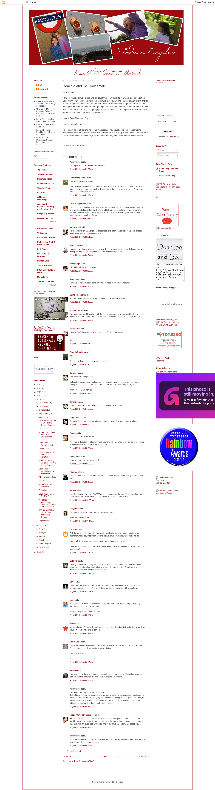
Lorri (72, 582)
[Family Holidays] (169, 356)
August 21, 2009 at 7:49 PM (81, 633)
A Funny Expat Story (47, 477)
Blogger (119, 782)
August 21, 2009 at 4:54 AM (81, 255)
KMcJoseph (75, 264)
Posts (162, 150)
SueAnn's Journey (45, 281)
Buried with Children (46, 238)
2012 (39, 388)
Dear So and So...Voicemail (46, 444)
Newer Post (68, 756)
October (42, 410)
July (41, 525)
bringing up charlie (45, 214)
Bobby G (73, 561)
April (41, 536)
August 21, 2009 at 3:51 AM (81, 237)
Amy (133, 101)
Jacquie (73, 671)
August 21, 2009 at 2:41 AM (81, 219)
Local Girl (44, 89)
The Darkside (44, 429)
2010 (39, 396)
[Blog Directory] (163, 483)
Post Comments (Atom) (84, 761)
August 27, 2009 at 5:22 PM (81, 746)
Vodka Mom (75, 329)
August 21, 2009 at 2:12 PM (81, 615)
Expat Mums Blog (167, 176)
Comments (164, 155)
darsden (73, 373)
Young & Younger (45, 174)
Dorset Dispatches (78, 177)
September (44, 414)
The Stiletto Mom (44, 265)
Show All (53, 222)
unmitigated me (77, 310)
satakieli (73, 529)
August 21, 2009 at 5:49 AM (81, 320)
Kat (41, 85)
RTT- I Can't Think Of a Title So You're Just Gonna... (46, 513)
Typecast (41, 170)
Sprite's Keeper (77, 295)
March (42, 540)
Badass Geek (76, 245)
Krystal (73, 490)
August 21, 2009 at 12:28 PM (82, 591)
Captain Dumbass (78, 352)
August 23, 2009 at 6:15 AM (81, 662)
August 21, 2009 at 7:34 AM (81, 365)
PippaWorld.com (44, 179)
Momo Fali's (42, 277)
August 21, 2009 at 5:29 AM (81, 271)
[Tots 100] (169, 347)
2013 (39, 385)
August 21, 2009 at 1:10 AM (81, 195)
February (43, 544)
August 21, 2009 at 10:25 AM (82, 500)
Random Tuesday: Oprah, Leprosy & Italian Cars (47, 463)
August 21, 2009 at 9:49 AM (81, 482)
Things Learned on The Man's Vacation (47, 454)
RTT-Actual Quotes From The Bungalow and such (47, 435)
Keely (72, 624)
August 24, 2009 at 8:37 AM (81, 707)
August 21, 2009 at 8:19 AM (81, 425)
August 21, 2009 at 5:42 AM (81, 302)
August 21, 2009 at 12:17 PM (82, 573)
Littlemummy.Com (45, 183)
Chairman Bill (76, 472)
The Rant (43, 481)
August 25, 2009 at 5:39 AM (81, 727)
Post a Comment (74, 751)
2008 (39, 552)
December (43, 403)
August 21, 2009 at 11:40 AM (82, 521)
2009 (39, 399)
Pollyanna (74, 509)
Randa (73, 433)
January (42, 547)
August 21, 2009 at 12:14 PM (82, 552)
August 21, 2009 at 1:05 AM (81, 169)
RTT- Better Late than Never (46, 485)
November (43, 406)
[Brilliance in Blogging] (163, 228)
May (41, 533)
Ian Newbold (75, 227)
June (41, 529)
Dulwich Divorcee (45, 218)
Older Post (143, 756)
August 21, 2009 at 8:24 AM (81, 448)
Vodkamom (42, 233)
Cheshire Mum (43, 188)
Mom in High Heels (78, 204)
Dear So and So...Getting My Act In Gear (46, 471)
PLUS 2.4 (41, 192)
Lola (72, 600)
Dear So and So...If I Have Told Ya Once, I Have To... (47, 422)
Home (106, 756)
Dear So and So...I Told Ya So (46, 495)
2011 (39, 392)
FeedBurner (174, 136)
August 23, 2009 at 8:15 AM (81, 680)
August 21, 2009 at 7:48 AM (81, 393)
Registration (44, 521)
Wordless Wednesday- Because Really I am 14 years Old (47, 503)
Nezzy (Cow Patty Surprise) (82, 715)
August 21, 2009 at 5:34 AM (81, 286)
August (42, 417)
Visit (166, 320)
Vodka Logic (75, 642)
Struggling (43, 490)
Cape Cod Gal (76, 417)
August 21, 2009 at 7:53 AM (81, 409)
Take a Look (44, 449)
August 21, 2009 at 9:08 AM (81, 464)
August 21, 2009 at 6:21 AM (81, 344)
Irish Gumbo (42, 249)
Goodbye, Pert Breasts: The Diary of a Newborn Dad (45, 206)
